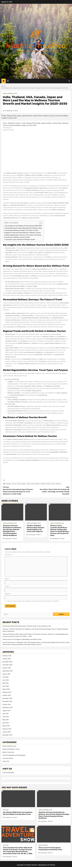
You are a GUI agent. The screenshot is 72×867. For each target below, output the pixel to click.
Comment (8, 555)
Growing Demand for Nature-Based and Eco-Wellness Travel (23, 228)
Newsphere (42, 865)
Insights (23, 483)
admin (16, 110)
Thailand (42, 483)
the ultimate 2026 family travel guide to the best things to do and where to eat (26, 626)
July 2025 (5, 677)
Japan (28, 483)
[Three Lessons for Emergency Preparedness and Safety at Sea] (54, 834)
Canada (8, 483)
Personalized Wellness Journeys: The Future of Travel (21, 230)
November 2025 (7, 665)
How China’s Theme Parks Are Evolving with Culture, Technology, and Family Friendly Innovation (54, 490)
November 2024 (7, 701)
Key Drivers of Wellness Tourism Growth (17, 237)
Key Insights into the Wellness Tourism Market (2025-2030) (23, 226)
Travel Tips (5, 761)
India (18, 483)
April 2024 (5, 723)
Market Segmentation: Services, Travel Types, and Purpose (23, 235)
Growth (14, 483)
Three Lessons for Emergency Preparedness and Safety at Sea (21, 639)
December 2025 (7, 662)
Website (7, 594)
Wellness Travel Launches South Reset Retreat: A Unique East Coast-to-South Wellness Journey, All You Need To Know (59, 530)
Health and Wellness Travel (10, 93)
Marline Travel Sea (8, 752)
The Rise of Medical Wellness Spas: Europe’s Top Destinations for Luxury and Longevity (35, 528)
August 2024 (6, 710)
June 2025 (5, 680)
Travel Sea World (7, 758)
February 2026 (6, 656)
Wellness (58, 483)
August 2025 (6, 674)
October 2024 (6, 704)
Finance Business (8, 772)
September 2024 (7, 707)
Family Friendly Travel (9, 746)
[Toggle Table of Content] (40, 223)
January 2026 (6, 659)
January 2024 (6, 732)
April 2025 (5, 686)
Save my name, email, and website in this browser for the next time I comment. (33, 601)
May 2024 (5, 720)
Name (7, 579)
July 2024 (5, 713)
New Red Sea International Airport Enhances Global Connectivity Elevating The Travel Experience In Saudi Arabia (18, 490)
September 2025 (7, 671)
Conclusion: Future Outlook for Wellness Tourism (20, 239)
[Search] (69, 81)
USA (53, 483)
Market (37, 483)
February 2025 (6, 692)
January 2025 (6, 695)
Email (7, 586)
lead (32, 483)
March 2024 (6, 726)
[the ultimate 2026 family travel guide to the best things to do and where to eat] (18, 798)
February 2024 (6, 729)
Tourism (48, 483)
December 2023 (7, 735)
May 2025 (5, 683)
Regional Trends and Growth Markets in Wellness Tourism (23, 232)
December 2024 (7, 698)
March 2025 (6, 689)
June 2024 (5, 717)
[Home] (4, 81)
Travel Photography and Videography (13, 755)
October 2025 (6, 668)
